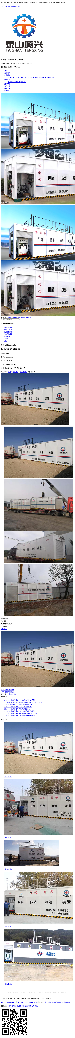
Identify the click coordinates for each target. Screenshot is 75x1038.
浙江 (16, 1006)
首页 (5, 71)
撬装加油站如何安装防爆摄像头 (18, 707)
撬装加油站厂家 (26, 317)
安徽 (36, 1006)
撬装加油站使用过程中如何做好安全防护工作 (22, 713)
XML (19, 6)
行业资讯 (11, 82)
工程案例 (7, 84)
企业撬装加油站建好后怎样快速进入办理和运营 (23, 702)
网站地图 (14, 6)
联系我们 (7, 90)
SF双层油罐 (19, 77)
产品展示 (7, 75)
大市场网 (67, 1002)
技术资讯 (23, 82)
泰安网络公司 (49, 1002)
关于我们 (7, 73)
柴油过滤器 (36, 77)
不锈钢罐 (43, 77)
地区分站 (7, 6)
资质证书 (7, 86)
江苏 (9, 1006)
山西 (26, 1006)
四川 (13, 1006)
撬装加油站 (11, 77)
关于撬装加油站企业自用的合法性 (18, 704)
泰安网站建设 (58, 1002)
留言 (5, 629)
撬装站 (49, 77)
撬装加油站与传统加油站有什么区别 (19, 700)
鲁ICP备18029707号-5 (7, 1002)
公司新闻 (17, 82)
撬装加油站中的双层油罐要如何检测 (19, 715)
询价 (2, 629)
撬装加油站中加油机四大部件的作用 (19, 711)
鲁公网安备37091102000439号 (27, 1002)
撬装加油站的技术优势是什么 (17, 709)
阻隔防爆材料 (28, 77)
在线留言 (7, 88)
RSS (2, 6)
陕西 (29, 1006)
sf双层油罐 (7, 690)
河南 (19, 1006)
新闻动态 (7, 79)
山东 (32, 1006)
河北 (23, 1006)
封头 (52, 77)
